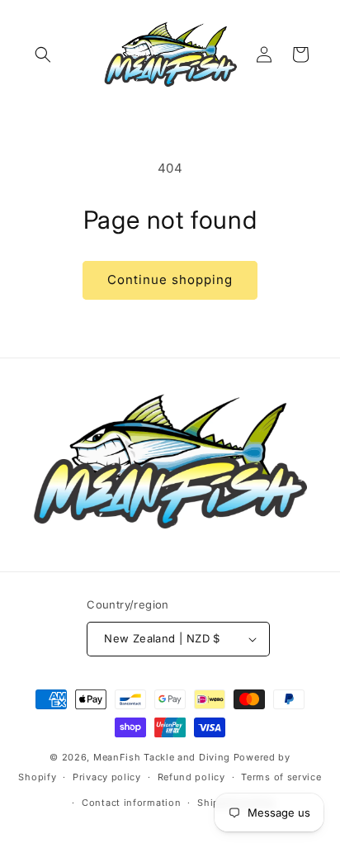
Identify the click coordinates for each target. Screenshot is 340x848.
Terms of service (281, 777)
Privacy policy (107, 777)
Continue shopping (170, 279)
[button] (43, 54)
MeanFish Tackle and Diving (161, 757)
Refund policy (191, 777)
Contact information (131, 802)
